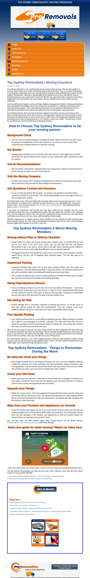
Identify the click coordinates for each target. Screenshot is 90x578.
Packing (16, 65)
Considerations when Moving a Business (23, 423)
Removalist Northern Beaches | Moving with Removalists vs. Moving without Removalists (40, 511)
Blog (14, 70)
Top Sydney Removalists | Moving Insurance (39, 82)
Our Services (19, 53)
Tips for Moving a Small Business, (49, 205)
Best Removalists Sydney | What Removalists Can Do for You (31, 508)
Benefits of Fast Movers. (20, 207)
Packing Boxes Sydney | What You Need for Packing (28, 502)
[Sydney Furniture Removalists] (45, 18)
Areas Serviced (20, 61)
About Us (16, 49)
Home (14, 45)
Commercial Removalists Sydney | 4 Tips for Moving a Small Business (35, 476)
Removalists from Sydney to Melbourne (23, 505)
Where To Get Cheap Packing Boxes (22, 514)
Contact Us (17, 74)
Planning (17, 57)
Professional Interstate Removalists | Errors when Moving (30, 479)
